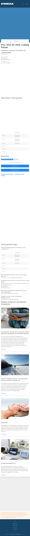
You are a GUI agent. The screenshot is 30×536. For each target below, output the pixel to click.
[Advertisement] (15, 23)
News (7, 41)
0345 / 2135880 (6, 62)
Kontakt (15, 529)
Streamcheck (18, 534)
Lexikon (11, 41)
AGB (15, 521)
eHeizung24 (12, 534)
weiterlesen (3, 349)
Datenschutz (15, 525)
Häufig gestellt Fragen (7, 174)
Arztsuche (16, 41)
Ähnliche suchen (19, 174)
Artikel (3, 175)
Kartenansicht (14, 170)
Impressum (15, 523)
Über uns (15, 527)
